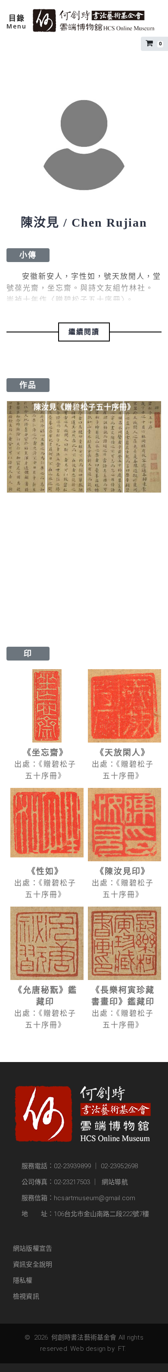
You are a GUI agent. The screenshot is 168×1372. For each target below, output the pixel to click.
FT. (122, 1349)
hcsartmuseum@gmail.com (94, 1198)
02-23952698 (119, 1166)
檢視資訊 (26, 1296)
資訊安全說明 (32, 1264)
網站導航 (115, 1182)
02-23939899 (72, 1166)
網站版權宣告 (32, 1248)
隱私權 (23, 1280)
